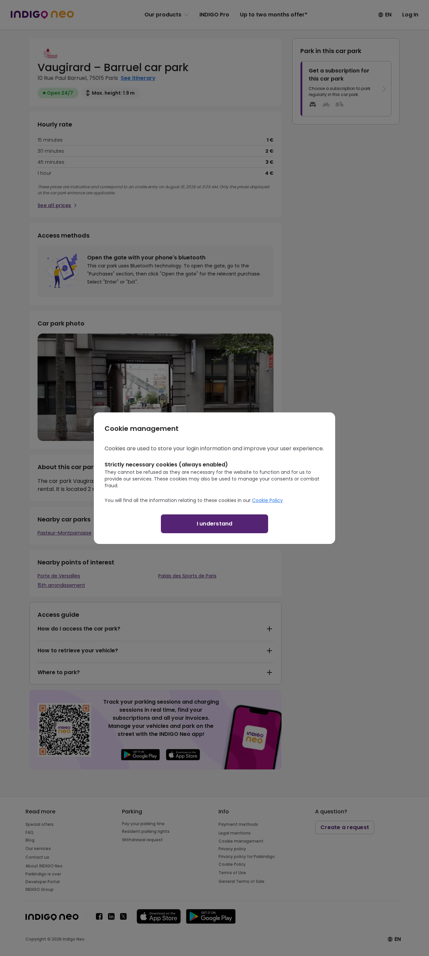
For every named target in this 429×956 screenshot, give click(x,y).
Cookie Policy (267, 500)
